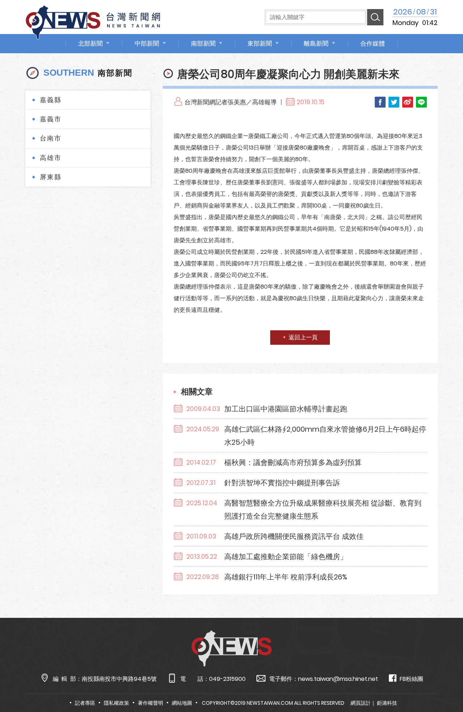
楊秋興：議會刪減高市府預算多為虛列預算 (293, 462)
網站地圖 (182, 703)
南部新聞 (203, 43)
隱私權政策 (116, 703)
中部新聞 (147, 43)
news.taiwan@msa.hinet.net (338, 679)
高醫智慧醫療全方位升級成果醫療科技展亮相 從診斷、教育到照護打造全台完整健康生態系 (322, 509)
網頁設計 (361, 703)
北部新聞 (90, 43)
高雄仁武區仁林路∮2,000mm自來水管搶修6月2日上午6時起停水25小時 (325, 435)
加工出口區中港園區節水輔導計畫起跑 (285, 409)
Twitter (393, 102)
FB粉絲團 (411, 679)
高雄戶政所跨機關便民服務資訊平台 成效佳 (294, 536)
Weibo (407, 102)
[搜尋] (375, 17)
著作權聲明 (150, 703)
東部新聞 (259, 43)
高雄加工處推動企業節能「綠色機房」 (285, 557)
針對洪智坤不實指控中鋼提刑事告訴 (282, 483)
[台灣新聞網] (93, 21)
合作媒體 (372, 43)
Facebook (380, 102)
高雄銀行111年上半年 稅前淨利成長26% (285, 577)
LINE (421, 102)
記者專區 (85, 703)
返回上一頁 (303, 337)
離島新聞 (316, 43)
